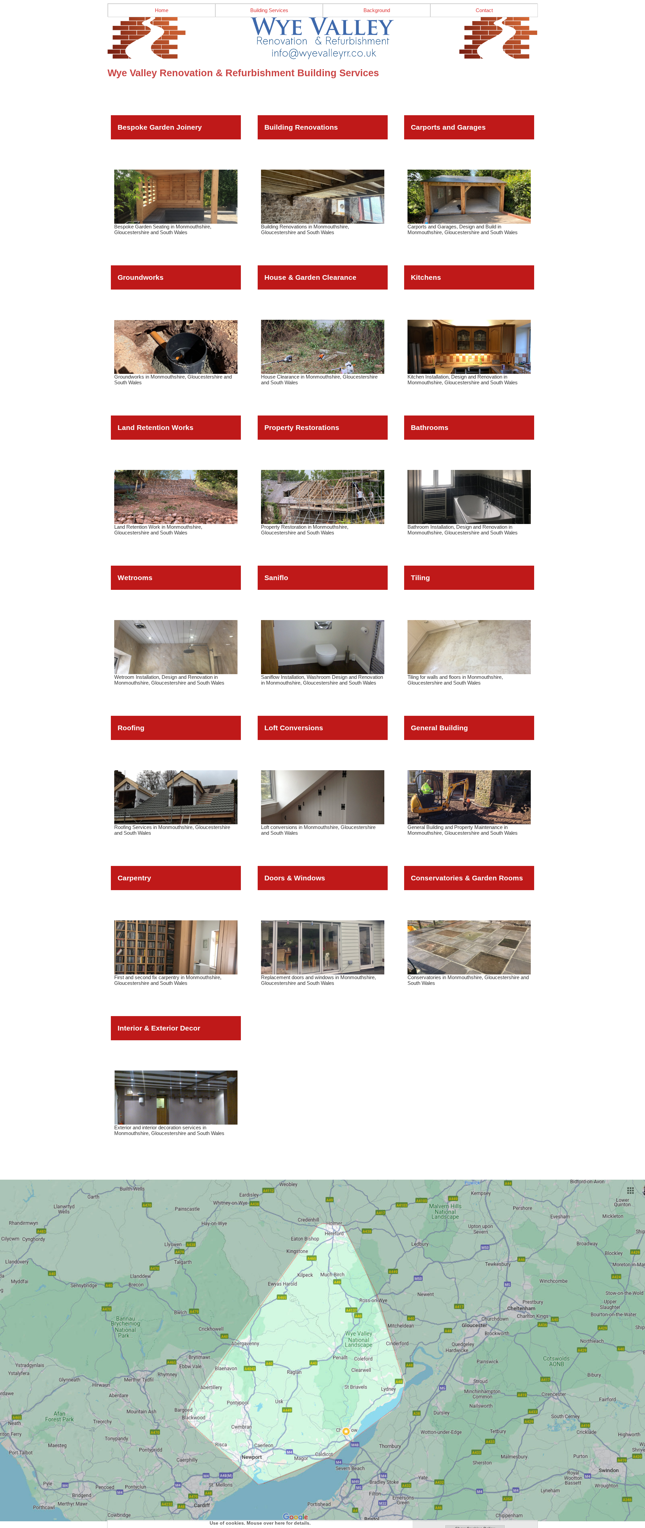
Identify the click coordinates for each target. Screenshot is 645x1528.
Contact (484, 10)
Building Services (269, 10)
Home (161, 10)
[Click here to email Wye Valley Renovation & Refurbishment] (323, 38)
